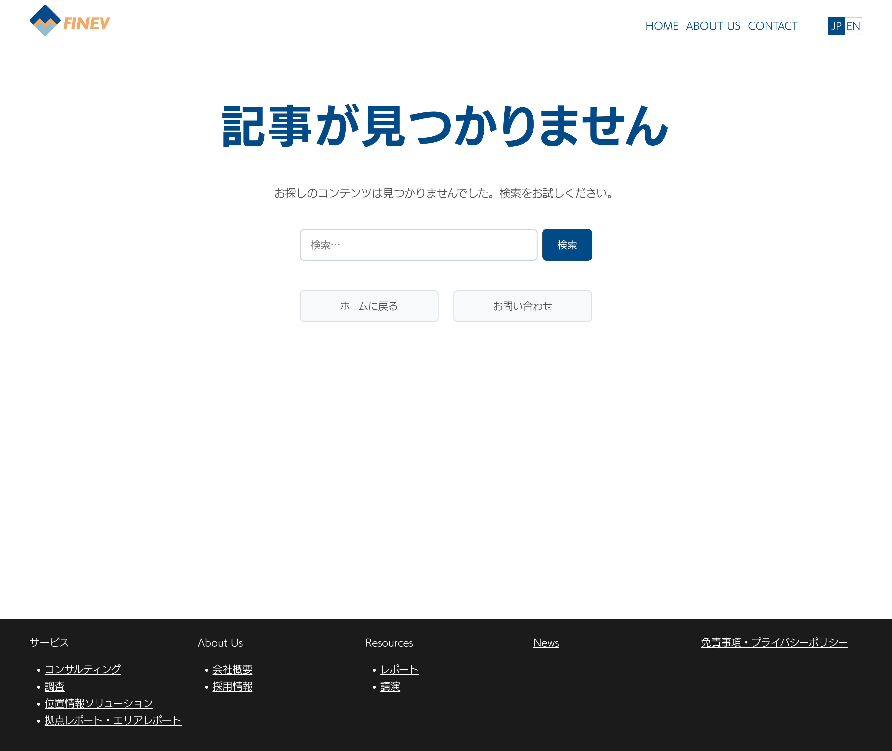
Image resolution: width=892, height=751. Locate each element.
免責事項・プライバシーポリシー (774, 642)
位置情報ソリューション (99, 703)
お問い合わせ (523, 306)
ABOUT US (713, 26)
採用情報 (233, 686)
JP (836, 26)
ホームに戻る (369, 306)
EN (853, 26)
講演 (390, 686)
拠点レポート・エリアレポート (113, 720)
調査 (55, 686)
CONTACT (773, 26)
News (546, 642)
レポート (399, 669)
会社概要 (233, 669)
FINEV (70, 21)
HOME (662, 26)
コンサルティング (83, 669)
